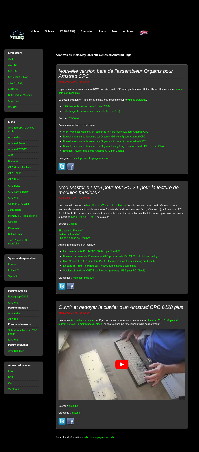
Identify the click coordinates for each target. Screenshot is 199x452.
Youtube (73, 405)
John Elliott (14, 209)
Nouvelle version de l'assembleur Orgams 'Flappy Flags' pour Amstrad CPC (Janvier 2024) (113, 146)
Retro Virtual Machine (20, 95)
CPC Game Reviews (19, 167)
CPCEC (12, 71)
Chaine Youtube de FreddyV (74, 237)
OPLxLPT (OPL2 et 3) (83, 217)
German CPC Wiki (18, 203)
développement (81, 158)
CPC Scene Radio (18, 191)
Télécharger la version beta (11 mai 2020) (86, 106)
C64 (10, 371)
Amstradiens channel (82, 320)
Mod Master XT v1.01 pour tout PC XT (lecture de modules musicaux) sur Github (108, 261)
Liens (102, 31)
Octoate (12, 221)
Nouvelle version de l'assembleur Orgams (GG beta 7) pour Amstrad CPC (104, 136)
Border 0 (13, 161)
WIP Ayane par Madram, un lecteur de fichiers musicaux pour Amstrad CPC (105, 131)
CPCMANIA (15, 173)
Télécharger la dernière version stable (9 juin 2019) (91, 111)
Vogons (73, 223)
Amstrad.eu (14, 137)
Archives (128, 31)
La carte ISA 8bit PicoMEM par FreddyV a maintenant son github (99, 265)
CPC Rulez (14, 185)
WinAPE (13, 107)
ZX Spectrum (15, 389)
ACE (10, 58)
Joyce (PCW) (15, 83)
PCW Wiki (14, 228)
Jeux (114, 31)
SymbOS (13, 276)
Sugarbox (13, 101)
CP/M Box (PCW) (18, 77)
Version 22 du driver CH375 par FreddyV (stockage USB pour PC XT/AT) (104, 270)
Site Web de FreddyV (70, 230)
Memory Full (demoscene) (23, 215)
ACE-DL (12, 64)
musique (89, 277)
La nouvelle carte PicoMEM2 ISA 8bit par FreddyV (91, 251)
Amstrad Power (16, 143)
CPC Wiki (13, 197)
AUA (10, 155)
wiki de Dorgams (136, 99)
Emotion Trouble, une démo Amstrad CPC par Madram (94, 150)
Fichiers (49, 31)
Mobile (35, 31)
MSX (11, 377)
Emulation (87, 31)
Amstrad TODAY (17, 149)
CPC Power (14, 179)
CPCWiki (74, 118)
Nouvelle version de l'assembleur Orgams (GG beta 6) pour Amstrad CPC (104, 141)
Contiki (12, 264)
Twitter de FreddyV (69, 234)
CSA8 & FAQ (67, 31)
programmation (100, 158)
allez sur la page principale (99, 437)
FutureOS (13, 270)
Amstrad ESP (16, 350)
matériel (77, 277)
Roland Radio (15, 234)
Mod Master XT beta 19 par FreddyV (106, 205)
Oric (10, 383)
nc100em (13, 89)
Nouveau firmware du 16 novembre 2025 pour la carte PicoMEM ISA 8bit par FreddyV (111, 256)
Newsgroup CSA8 (18, 296)
